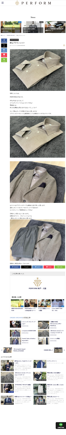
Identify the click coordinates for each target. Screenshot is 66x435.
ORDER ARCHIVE (14, 39)
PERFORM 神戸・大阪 (37, 288)
